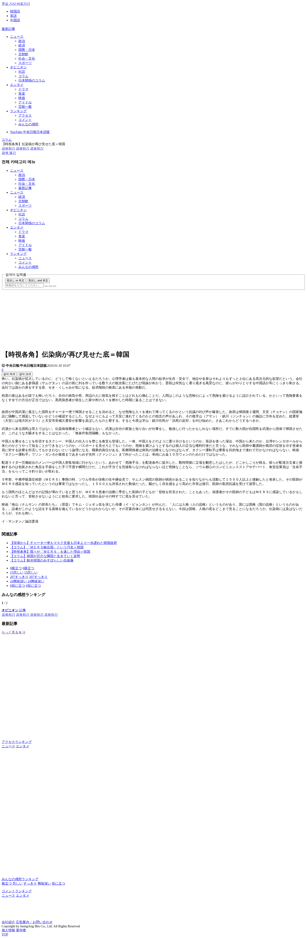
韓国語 (15, 11)
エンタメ (16, 85)
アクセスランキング (17, 742)
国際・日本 (26, 50)
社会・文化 (26, 58)
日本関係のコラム (31, 80)
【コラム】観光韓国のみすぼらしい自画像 (42, 560)
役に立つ (58, 883)
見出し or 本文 (15, 280)
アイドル (25, 102)
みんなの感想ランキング (20, 879)
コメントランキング (17, 891)
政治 (21, 41)
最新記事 (8, 29)
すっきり (30, 883)
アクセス (25, 115)
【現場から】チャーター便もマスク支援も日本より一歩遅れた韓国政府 (63, 543)
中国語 (15, 20)
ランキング (18, 111)
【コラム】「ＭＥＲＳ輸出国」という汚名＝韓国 (47, 547)
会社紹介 (8, 922)
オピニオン (18, 67)
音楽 (21, 93)
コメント (25, 120)
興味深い (44, 883)
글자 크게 (25, 374)
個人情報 (8, 930)
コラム (23, 76)
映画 (21, 98)
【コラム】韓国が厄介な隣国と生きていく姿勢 (45, 556)
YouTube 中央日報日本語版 (30, 132)
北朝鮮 (23, 54)
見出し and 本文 (38, 280)
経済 (21, 45)
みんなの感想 (28, 124)
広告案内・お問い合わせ (34, 922)
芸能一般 (25, 106)
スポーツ (25, 63)
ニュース (16, 36)
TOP (5, 934)
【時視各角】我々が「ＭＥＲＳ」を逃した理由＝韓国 (50, 551)
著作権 (21, 930)
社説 (21, 71)
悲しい (18, 883)
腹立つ (7, 883)
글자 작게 (9, 374)
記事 (14, 610)
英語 (13, 16)
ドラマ (23, 89)
